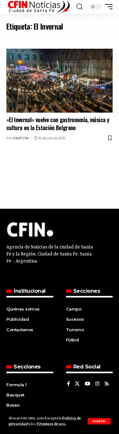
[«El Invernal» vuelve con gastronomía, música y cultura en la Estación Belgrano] (59, 81)
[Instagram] (97, 384)
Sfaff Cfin (21, 138)
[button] (99, 421)
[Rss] (106, 384)
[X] (77, 384)
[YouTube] (87, 384)
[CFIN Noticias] (38, 6)
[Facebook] (68, 384)
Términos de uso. (51, 424)
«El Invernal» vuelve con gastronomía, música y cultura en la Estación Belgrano (57, 124)
